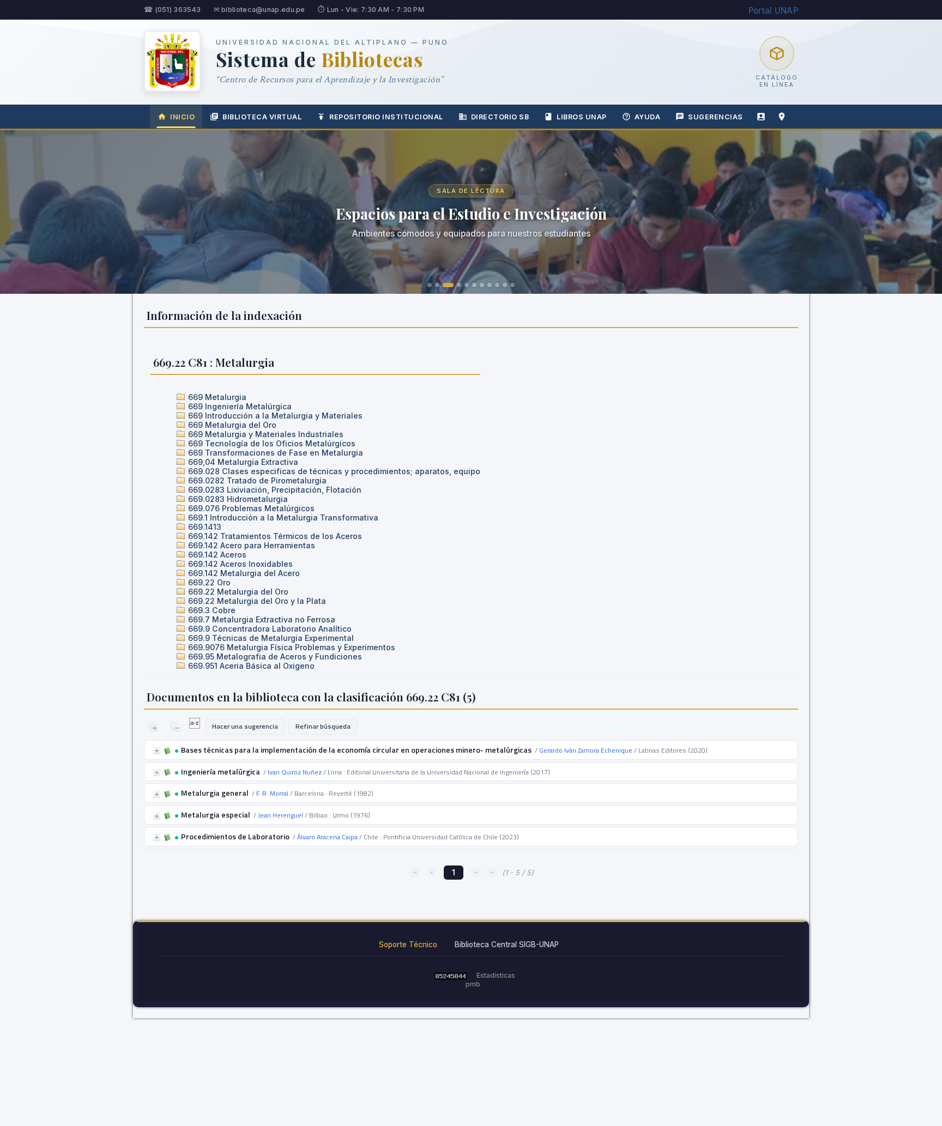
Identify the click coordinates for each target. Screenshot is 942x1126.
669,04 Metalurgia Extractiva (242, 462)
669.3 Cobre (210, 610)
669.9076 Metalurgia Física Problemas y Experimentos (290, 647)
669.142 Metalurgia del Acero (243, 573)
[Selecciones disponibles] (195, 726)
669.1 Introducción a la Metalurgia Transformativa (282, 517)
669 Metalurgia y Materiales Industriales (264, 434)
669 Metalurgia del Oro (231, 424)
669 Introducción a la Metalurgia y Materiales (274, 415)
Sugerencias (715, 117)
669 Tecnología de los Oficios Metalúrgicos (270, 443)
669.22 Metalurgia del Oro (237, 591)
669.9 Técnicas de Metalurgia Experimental (270, 638)
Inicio (182, 117)
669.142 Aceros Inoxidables (239, 563)
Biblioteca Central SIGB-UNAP (507, 944)
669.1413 (203, 526)
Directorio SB (500, 117)
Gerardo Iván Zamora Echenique (585, 750)
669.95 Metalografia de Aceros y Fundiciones (274, 656)
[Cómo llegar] (781, 117)
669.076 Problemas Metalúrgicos (250, 508)
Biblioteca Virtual (261, 117)
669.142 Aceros (216, 554)
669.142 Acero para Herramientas (250, 545)
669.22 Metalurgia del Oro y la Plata (256, 601)
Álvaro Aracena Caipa (327, 837)
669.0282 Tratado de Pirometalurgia (256, 480)
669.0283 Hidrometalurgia (237, 499)
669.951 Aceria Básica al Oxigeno (250, 665)
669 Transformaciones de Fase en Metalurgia (274, 452)
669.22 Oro (208, 582)
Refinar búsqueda (323, 726)
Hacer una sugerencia (245, 726)
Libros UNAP (582, 117)
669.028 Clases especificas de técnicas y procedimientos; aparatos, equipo (333, 471)
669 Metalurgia (216, 397)
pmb (473, 984)
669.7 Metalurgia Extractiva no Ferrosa (260, 619)
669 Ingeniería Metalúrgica (239, 406)
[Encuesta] (761, 117)
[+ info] (156, 750)
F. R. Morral (272, 793)
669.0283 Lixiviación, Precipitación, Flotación (273, 489)
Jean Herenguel (280, 815)
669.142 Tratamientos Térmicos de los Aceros (274, 536)
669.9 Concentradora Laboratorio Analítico (269, 628)
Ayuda (648, 117)
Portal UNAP (773, 10)
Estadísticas (495, 975)
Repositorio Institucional (386, 117)
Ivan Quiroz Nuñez (295, 772)
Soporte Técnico (408, 944)
